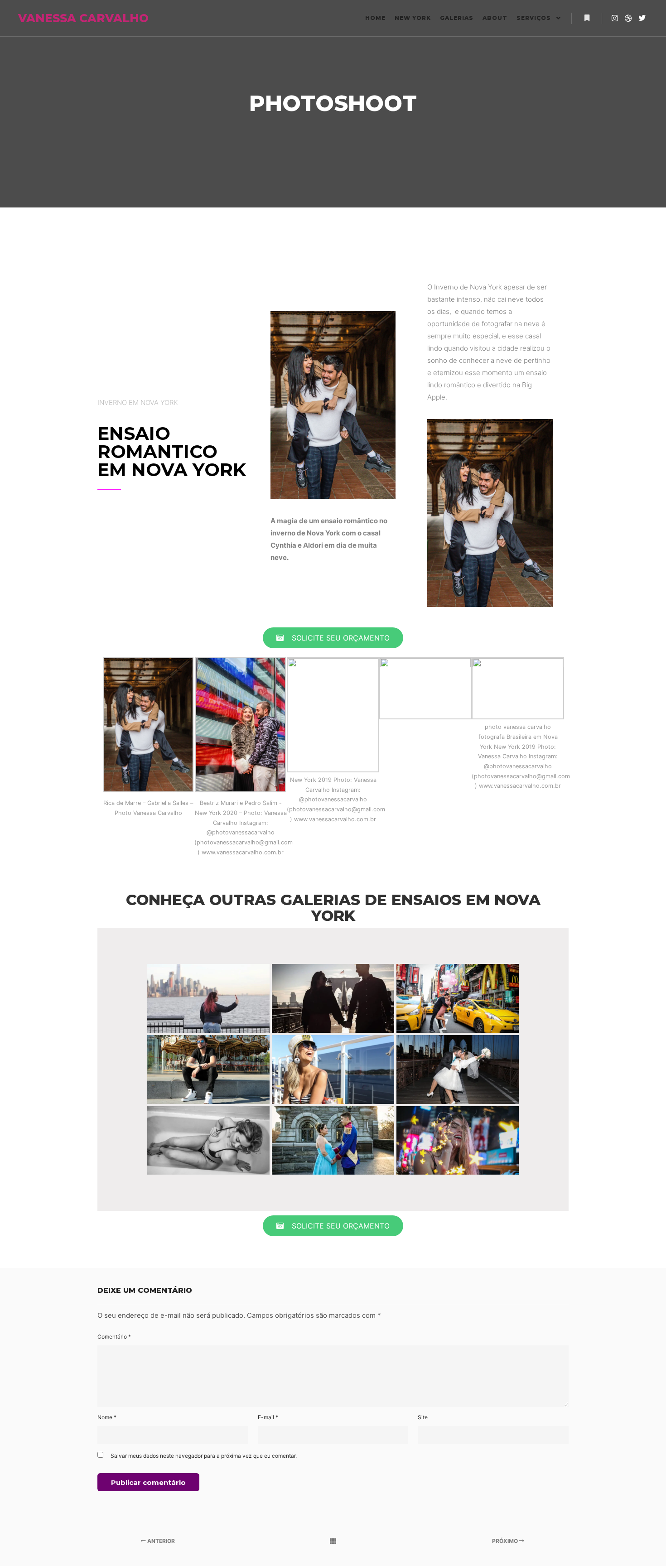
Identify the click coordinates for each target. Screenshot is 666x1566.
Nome (106, 1417)
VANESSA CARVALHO (63, 18)
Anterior (160, 1540)
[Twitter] (642, 18)
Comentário (114, 1336)
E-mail (268, 1417)
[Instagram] (615, 18)
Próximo (505, 1540)
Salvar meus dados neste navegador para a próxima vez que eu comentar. (204, 1455)
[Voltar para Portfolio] (333, 1541)
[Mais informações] (587, 18)
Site (423, 1417)
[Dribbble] (628, 18)
